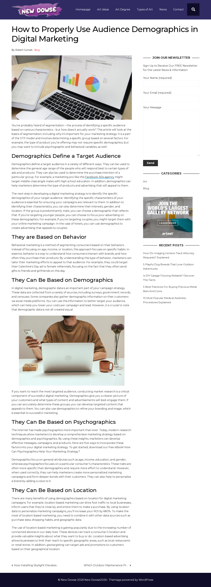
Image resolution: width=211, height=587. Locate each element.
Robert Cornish (24, 49)
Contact (178, 9)
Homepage (83, 9)
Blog (37, 49)
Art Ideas (103, 9)
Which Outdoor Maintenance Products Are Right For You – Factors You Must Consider (107, 565)
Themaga (115, 579)
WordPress (146, 579)
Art (145, 181)
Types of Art (145, 9)
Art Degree (122, 9)
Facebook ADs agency (99, 177)
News (163, 9)
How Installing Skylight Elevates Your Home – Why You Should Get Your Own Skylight (36, 565)
